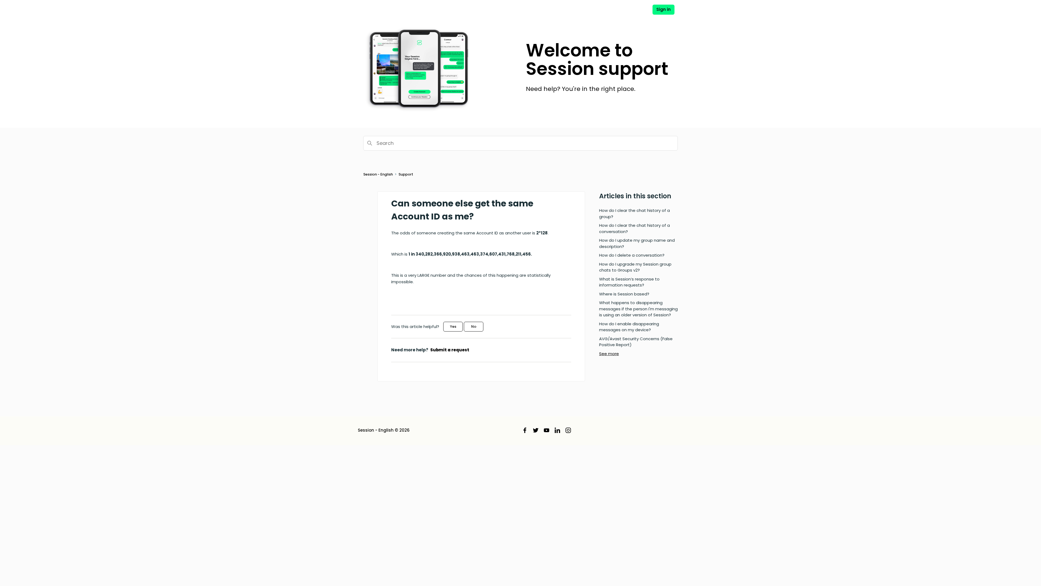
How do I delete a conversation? (631, 255)
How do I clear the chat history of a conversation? (634, 228)
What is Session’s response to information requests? (629, 282)
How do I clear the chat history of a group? (634, 213)
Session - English (378, 174)
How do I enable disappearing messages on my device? (629, 327)
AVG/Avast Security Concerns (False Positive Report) (636, 342)
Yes (453, 326)
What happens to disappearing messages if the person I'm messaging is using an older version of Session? (638, 309)
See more (609, 353)
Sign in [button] (663, 9)
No (473, 326)
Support (406, 174)
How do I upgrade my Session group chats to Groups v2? (635, 267)
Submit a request (449, 350)
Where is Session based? (624, 294)
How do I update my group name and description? (637, 243)
